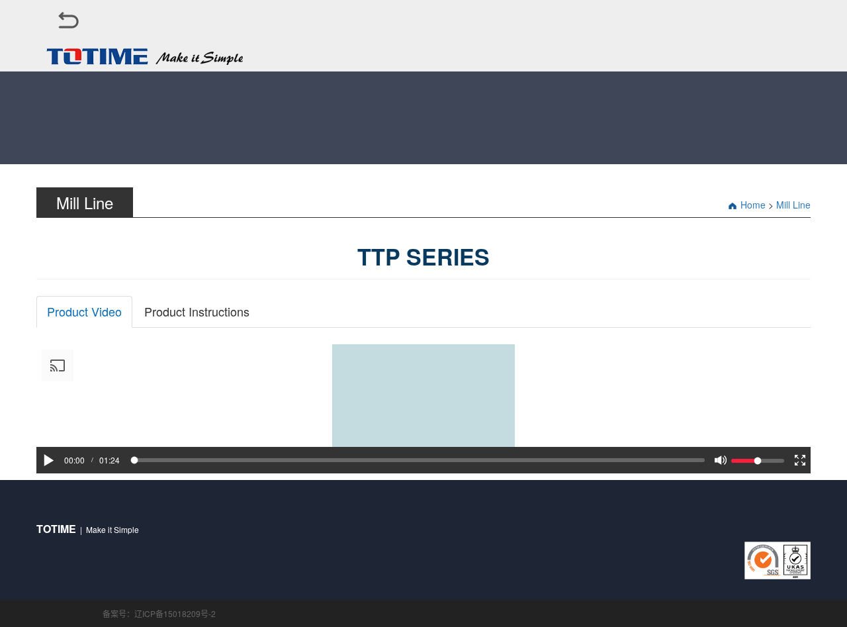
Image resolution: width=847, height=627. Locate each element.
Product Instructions (196, 311)
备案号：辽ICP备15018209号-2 (159, 613)
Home (753, 204)
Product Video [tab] (84, 311)
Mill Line (793, 204)
